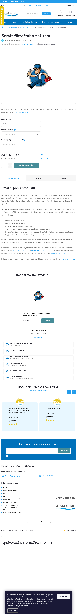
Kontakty (25, 522)
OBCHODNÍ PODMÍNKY (11, 505)
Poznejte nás (38, 337)
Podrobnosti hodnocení (27, 44)
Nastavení (13, 610)
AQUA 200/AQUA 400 (21, 251)
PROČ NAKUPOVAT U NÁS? (12, 499)
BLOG (5, 493)
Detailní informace (20, 112)
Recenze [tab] (38, 178)
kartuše (62, 253)
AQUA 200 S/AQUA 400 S (41, 251)
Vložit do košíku (26, 165)
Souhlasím (63, 596)
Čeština (69, 6)
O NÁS (3, 6)
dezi (52, 253)
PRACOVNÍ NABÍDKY (10, 491)
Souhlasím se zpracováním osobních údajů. (23, 456)
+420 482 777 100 (47, 476)
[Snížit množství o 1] (10, 166)
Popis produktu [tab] (13, 178)
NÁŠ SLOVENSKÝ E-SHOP (12, 513)
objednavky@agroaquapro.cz (14, 476)
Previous (69, 392)
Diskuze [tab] (63, 178)
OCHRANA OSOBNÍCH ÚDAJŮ (10, 509)
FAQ (4, 496)
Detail (47, 320)
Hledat (46, 13)
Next (74, 392)
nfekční (56, 253)
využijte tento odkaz (68, 259)
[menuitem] (11, 22)
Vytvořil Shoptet (71, 530)
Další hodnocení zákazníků (38, 391)
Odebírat (64, 451)
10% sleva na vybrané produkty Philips (12, 1)
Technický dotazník (51, 522)
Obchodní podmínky (36, 522)
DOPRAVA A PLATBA (10, 502)
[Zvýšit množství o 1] (10, 164)
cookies (18, 603)
